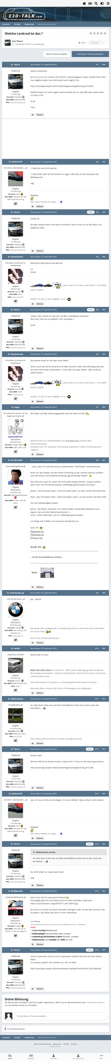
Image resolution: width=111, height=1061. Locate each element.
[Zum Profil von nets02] (15, 665)
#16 (97, 950)
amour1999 (18, 736)
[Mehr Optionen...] (104, 64)
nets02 (17, 648)
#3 (97, 212)
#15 (97, 891)
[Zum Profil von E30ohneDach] (15, 715)
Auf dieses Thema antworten (90, 54)
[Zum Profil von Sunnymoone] (15, 276)
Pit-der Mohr (17, 460)
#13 (97, 793)
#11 (97, 698)
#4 (97, 256)
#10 (97, 648)
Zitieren (40, 115)
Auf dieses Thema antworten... (33, 1016)
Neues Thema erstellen (56, 54)
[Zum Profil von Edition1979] (15, 178)
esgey (16, 407)
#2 (97, 162)
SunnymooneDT (17, 297)
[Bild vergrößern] (87, 413)
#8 (97, 460)
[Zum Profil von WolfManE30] (15, 907)
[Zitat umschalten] (34, 852)
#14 (97, 844)
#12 (97, 749)
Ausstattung (38, 44)
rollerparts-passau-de (17, 102)
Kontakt (66, 1044)
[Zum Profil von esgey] (15, 426)
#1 (97, 64)
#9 (97, 593)
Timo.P (19, 41)
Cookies (74, 1044)
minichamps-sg (17, 593)
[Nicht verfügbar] (37, 531)
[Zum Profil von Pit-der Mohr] (15, 477)
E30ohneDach (17, 698)
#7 (97, 407)
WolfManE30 (17, 891)
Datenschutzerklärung (42, 1044)
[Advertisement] (55, 139)
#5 (97, 309)
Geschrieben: (43, 64)
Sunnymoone (17, 256)
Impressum (57, 1044)
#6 (97, 354)
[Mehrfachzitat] (32, 115)
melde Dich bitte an (96, 1002)
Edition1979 (16, 161)
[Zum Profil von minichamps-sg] (15, 609)
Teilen (83, 42)
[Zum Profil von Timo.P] (8, 43)
